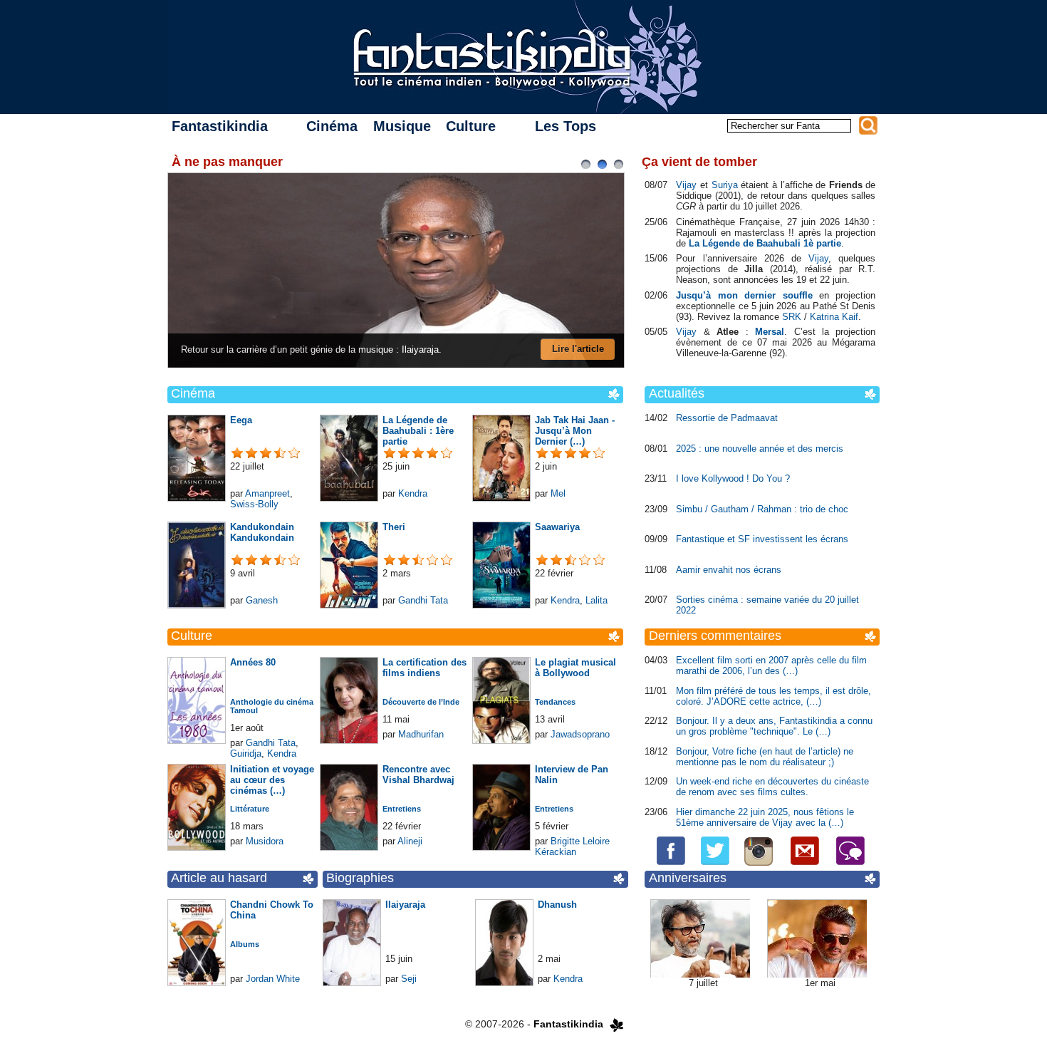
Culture (471, 126)
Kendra (412, 493)
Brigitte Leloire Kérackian (572, 846)
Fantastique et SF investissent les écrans (762, 539)
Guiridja (245, 753)
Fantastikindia (220, 126)
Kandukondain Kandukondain (262, 532)
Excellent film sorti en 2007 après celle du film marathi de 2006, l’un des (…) (771, 665)
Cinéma (332, 126)
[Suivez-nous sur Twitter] (711, 862)
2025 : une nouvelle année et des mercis (759, 448)
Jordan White (273, 978)
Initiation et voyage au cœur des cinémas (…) (272, 780)
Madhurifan (421, 734)
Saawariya (557, 527)
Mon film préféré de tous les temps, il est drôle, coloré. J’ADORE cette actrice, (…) (773, 696)
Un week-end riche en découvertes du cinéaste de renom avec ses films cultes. (772, 786)
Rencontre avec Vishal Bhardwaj (418, 774)
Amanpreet (267, 493)
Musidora (264, 841)
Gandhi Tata (423, 600)
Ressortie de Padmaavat (727, 418)
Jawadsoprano (580, 734)
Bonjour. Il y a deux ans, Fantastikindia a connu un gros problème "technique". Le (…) (774, 726)
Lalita (596, 600)
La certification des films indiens (424, 667)
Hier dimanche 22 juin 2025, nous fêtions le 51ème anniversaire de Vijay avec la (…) (765, 817)
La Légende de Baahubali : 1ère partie (418, 431)
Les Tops (565, 126)
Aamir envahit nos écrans (728, 569)
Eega (241, 420)
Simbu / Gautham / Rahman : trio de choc (762, 509)
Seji (409, 978)
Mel (558, 493)
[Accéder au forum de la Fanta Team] (844, 862)
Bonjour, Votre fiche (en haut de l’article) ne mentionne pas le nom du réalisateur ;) (764, 756)
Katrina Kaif (834, 316)
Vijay (686, 185)
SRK (791, 316)
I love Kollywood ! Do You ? (733, 478)
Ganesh (262, 600)
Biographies (360, 878)
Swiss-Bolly (254, 504)
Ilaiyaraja (405, 904)
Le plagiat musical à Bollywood (575, 667)
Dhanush (557, 904)
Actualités (676, 393)
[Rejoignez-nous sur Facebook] (672, 862)
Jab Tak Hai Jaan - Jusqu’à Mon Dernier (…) (575, 431)
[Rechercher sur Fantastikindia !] (868, 125)
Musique (402, 126)
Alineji (409, 841)
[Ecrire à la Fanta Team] (804, 862)
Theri (393, 527)
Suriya (725, 185)
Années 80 (253, 662)
